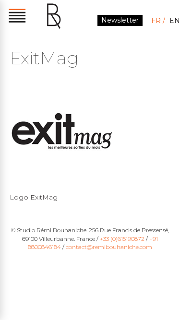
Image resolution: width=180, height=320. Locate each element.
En (174, 20)
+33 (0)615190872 (122, 238)
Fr (156, 20)
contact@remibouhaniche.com (109, 246)
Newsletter (120, 20)
